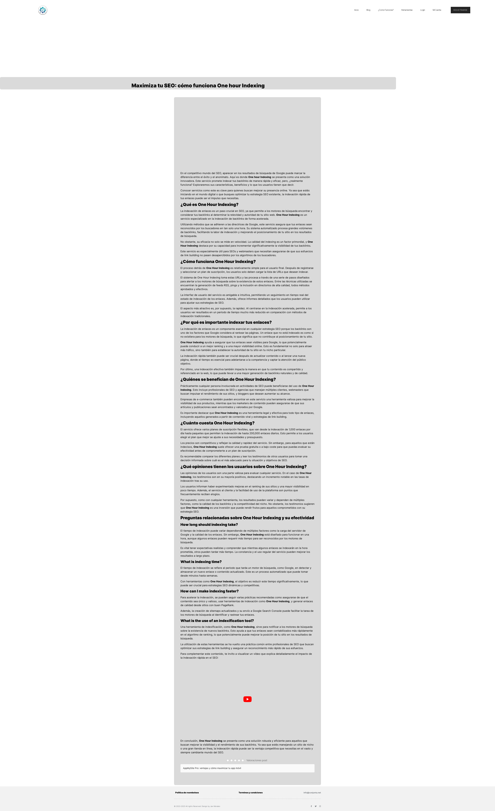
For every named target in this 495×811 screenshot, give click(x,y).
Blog (368, 10)
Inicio (356, 10)
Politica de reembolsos (187, 792)
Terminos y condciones (251, 792)
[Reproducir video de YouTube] (247, 699)
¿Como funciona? (386, 10)
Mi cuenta (437, 10)
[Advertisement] (247, 40)
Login (422, 10)
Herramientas (407, 10)
